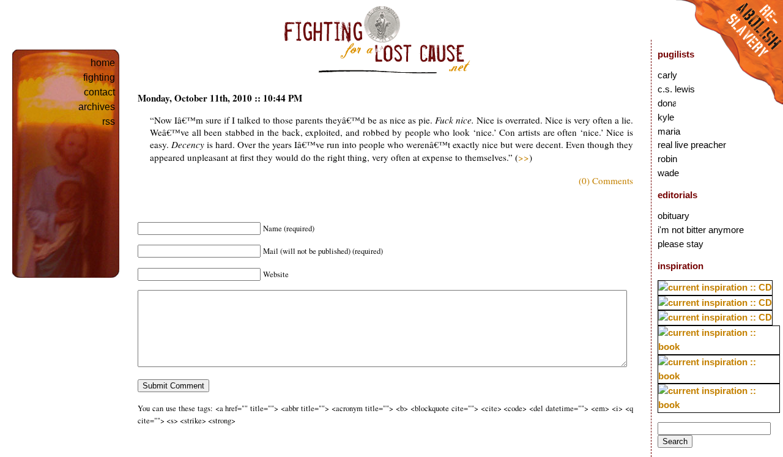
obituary (673, 215)
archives (96, 107)
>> (523, 157)
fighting (99, 77)
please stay (680, 244)
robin (667, 159)
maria (669, 131)
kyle (666, 117)
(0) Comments (606, 180)
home (103, 63)
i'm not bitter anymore (701, 230)
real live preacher (692, 144)
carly (667, 75)
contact (99, 92)
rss (108, 121)
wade (668, 173)
